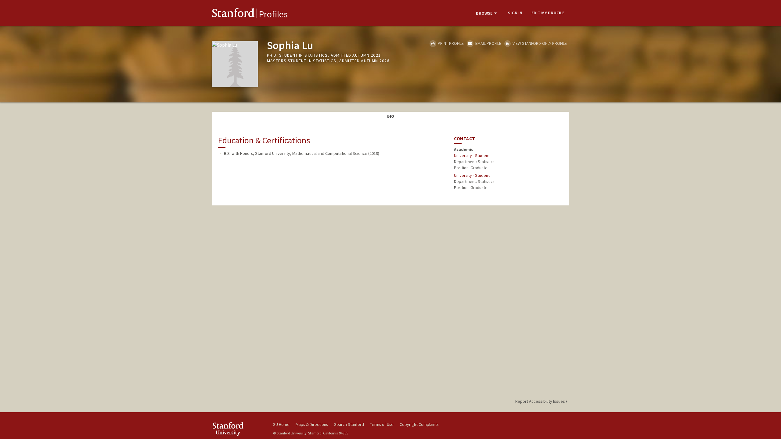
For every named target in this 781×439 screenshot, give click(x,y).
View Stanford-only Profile (539, 43)
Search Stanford (349, 424)
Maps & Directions (312, 424)
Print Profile (450, 43)
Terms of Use (382, 424)
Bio (390, 116)
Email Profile (487, 43)
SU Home (281, 424)
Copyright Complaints (419, 424)
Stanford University (238, 428)
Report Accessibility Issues (540, 401)
